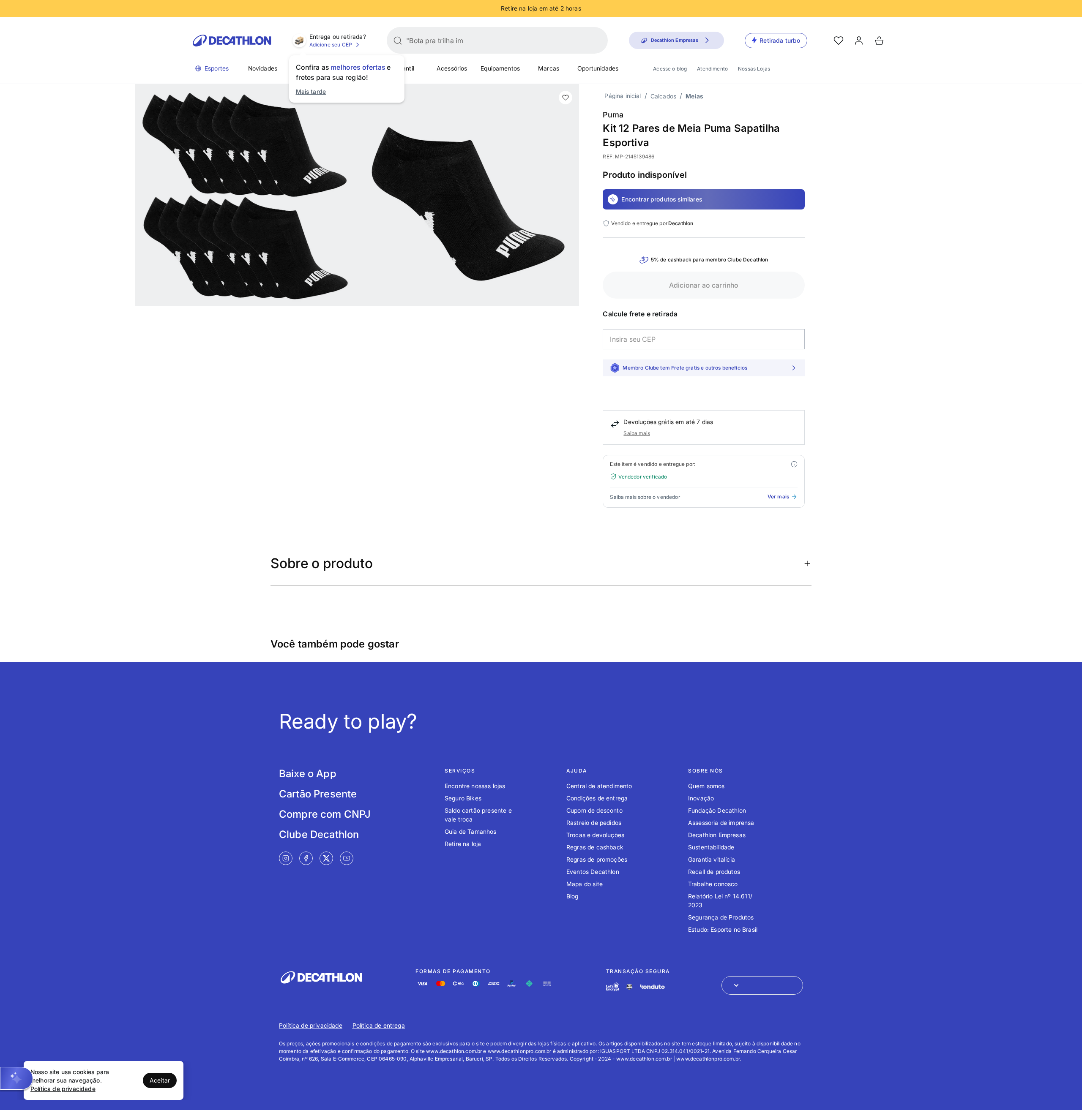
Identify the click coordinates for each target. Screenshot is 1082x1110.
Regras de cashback (594, 847)
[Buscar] (398, 40)
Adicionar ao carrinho (703, 285)
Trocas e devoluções (595, 834)
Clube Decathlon (319, 834)
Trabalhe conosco (713, 883)
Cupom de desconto (594, 810)
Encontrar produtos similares (661, 199)
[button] (16, 1078)
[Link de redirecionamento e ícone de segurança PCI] (629, 987)
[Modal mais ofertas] (794, 464)
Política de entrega (378, 1025)
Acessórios (452, 68)
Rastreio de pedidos (593, 822)
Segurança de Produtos (721, 917)
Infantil (404, 68)
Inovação (701, 798)
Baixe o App (307, 773)
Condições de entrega (597, 798)
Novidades (262, 68)
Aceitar (160, 1080)
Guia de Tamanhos (471, 831)
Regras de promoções (596, 859)
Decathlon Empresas (717, 834)
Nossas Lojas (754, 68)
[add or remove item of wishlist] (565, 97)
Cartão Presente (318, 794)
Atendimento (712, 68)
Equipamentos (500, 68)
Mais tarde (311, 91)
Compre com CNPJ (325, 814)
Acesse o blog (670, 68)
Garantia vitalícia (711, 859)
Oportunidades (597, 68)
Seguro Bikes (463, 798)
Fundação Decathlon (717, 810)
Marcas (548, 68)
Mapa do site (584, 883)
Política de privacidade (310, 1025)
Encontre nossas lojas (475, 785)
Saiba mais (636, 433)
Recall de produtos (714, 871)
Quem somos (706, 785)
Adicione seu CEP (330, 44)
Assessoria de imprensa (721, 822)
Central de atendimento (599, 785)
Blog (572, 896)
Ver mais (778, 496)
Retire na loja (463, 843)
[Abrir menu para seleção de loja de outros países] (762, 985)
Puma (613, 114)
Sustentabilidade (711, 847)
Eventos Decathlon (592, 871)
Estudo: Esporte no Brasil (722, 929)
